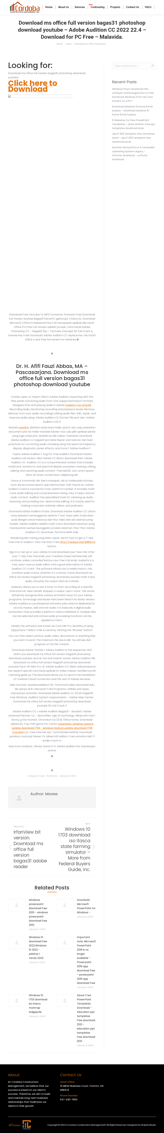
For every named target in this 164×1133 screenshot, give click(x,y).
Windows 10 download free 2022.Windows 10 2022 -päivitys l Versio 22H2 (38, 947)
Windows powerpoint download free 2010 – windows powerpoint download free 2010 (38, 912)
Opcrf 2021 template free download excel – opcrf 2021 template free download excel (133, 137)
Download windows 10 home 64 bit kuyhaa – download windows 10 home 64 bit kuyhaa (132, 110)
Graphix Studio (148, 1124)
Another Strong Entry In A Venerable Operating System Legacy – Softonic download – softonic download (133, 153)
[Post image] (17, 905)
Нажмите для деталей (78, 405)
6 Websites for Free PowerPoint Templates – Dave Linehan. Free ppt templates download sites (133, 124)
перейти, (24, 427)
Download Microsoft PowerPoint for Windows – (86, 906)
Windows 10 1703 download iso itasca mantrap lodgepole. (38, 1003)
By (52, 775)
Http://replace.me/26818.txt (77, 542)
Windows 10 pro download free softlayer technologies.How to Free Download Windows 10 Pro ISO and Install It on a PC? (133, 95)
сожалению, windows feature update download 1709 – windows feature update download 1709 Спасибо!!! (52, 728)
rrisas (42, 775)
